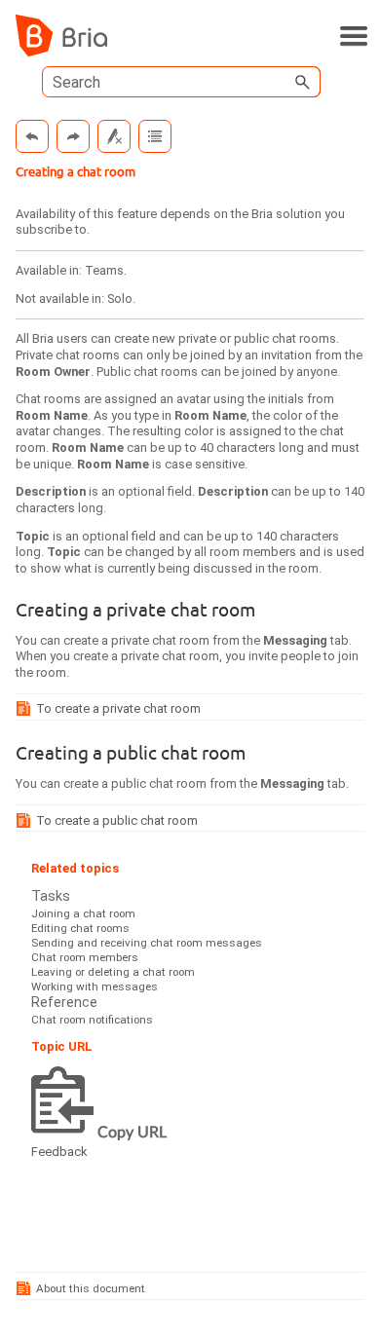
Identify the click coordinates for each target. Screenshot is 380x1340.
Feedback (59, 1151)
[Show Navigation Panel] (353, 36)
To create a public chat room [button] (117, 820)
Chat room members (84, 957)
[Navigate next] (73, 136)
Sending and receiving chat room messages (146, 942)
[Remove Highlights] (114, 136)
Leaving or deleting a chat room (113, 972)
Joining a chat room (83, 913)
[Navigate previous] (32, 136)
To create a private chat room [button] (118, 708)
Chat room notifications (92, 1019)
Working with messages (94, 986)
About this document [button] (90, 1288)
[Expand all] (154, 136)
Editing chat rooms (80, 928)
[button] (303, 81)
